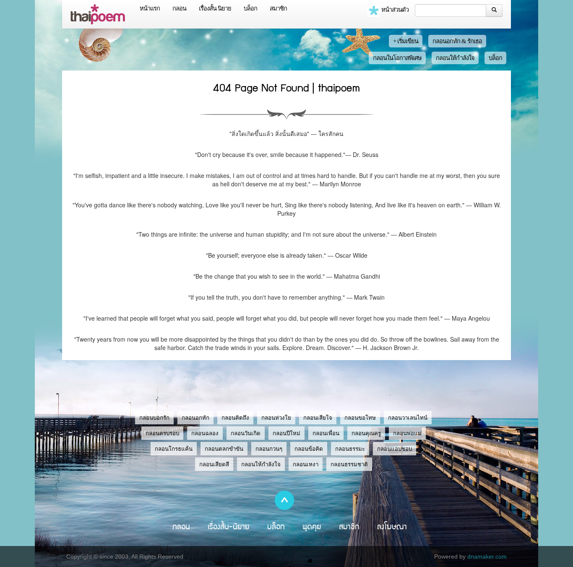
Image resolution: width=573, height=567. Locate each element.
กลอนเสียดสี (214, 464)
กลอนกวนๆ (268, 449)
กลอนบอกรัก (154, 418)
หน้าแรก (150, 8)
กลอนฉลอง (205, 433)
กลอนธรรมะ (350, 449)
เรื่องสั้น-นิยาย (229, 526)
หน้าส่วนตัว (394, 9)
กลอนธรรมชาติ (349, 464)
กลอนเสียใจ (317, 418)
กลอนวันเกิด (245, 433)
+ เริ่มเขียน (405, 41)
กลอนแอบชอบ (394, 449)
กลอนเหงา (305, 464)
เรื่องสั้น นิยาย (215, 8)
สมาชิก (278, 8)
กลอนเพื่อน (326, 433)
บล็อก (250, 8)
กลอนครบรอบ (162, 433)
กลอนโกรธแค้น (174, 449)
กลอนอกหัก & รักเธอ (457, 41)
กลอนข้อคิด (308, 449)
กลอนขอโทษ (360, 418)
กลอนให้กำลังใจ (455, 58)
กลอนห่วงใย (276, 418)
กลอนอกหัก (195, 418)
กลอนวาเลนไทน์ (407, 418)
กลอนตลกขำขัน (224, 449)
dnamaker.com (487, 556)
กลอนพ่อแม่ (407, 433)
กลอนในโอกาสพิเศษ (397, 58)
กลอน (179, 8)
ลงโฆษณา (392, 526)
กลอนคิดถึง (235, 418)
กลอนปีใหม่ (286, 433)
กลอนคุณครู (366, 433)
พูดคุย (311, 526)
